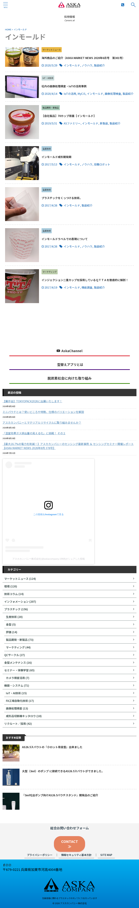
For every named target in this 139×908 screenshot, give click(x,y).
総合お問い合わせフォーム (69, 828)
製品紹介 (99, 65)
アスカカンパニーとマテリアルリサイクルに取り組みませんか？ (42, 422)
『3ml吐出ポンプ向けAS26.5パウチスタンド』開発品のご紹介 (60, 795)
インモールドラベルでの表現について (65, 239)
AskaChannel (72, 350)
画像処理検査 (113, 94)
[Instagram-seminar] (10, 865)
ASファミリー (72, 123)
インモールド (72, 65)
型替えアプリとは (70, 364)
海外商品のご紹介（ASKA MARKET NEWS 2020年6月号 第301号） (83, 58)
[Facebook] (4, 865)
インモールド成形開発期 (56, 157)
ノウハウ (87, 65)
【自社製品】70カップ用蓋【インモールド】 (69, 116)
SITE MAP (106, 855)
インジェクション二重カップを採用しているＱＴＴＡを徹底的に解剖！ (85, 280)
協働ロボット (102, 164)
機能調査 (87, 287)
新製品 (104, 123)
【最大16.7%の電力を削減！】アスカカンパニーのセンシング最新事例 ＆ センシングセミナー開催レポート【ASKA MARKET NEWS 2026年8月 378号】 (68, 446)
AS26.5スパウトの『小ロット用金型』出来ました (52, 747)
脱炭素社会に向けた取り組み (69, 378)
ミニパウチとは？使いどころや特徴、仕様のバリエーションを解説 (43, 412)
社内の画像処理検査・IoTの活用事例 (64, 86)
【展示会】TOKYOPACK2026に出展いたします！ (32, 401)
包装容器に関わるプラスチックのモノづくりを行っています (69, 898)
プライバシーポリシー (39, 855)
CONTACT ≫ (71, 844)
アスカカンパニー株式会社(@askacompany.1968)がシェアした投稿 (48, 558)
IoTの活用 (70, 94)
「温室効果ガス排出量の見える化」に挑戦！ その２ (34, 433)
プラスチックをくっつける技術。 (62, 198)
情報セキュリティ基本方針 (76, 855)
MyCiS (81, 94)
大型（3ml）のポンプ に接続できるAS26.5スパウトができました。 (63, 771)
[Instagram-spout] (7, 865)
